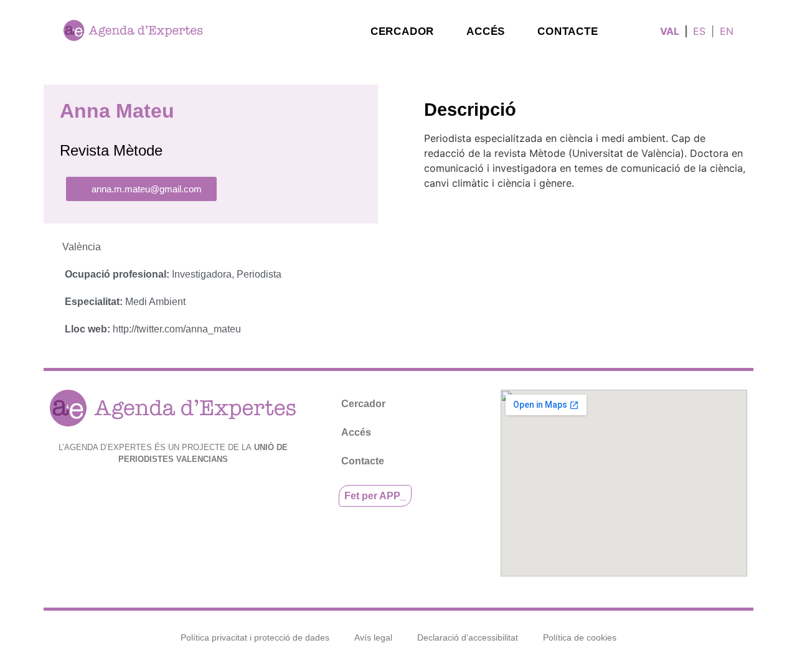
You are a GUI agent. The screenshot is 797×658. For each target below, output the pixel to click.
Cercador (402, 31)
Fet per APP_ (375, 496)
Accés (485, 31)
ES (699, 31)
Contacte (567, 31)
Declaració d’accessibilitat (467, 637)
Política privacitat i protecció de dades (255, 637)
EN (726, 31)
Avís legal (373, 637)
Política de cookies (579, 637)
